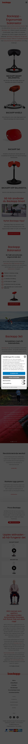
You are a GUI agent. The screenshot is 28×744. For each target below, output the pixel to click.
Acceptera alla (14, 373)
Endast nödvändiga (14, 377)
